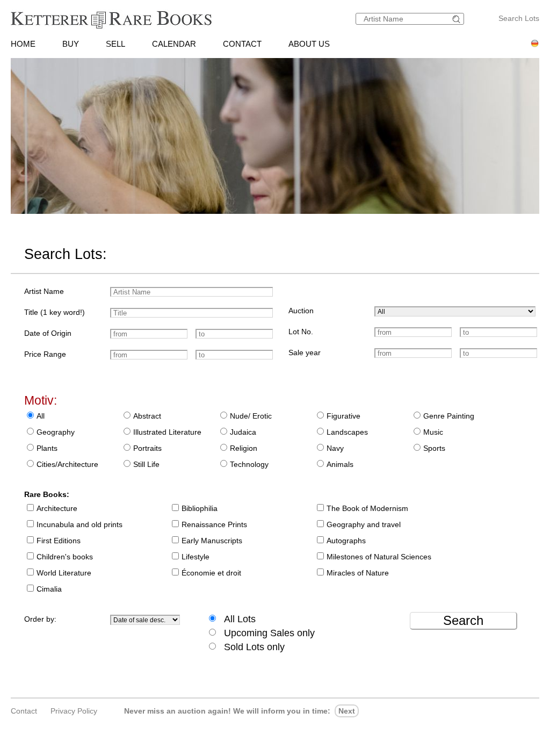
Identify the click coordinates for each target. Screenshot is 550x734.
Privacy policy (73, 711)
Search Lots (518, 18)
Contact (24, 711)
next (346, 711)
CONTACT (242, 43)
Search (463, 620)
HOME (23, 43)
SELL (115, 43)
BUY (70, 43)
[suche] (458, 19)
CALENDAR (174, 43)
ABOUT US (309, 43)
